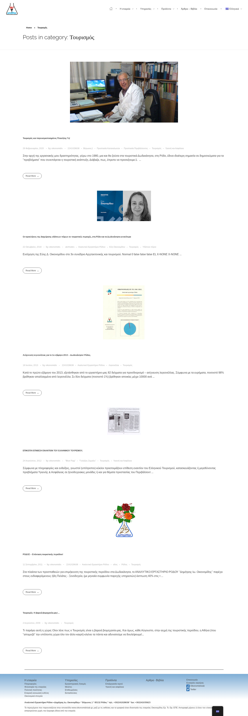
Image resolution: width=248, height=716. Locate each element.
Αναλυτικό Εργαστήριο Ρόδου (91, 247)
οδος (115, 564)
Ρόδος (124, 564)
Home (29, 28)
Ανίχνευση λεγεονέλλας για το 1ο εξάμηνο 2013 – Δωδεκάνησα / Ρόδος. (57, 355)
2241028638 (73, 148)
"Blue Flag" (70, 461)
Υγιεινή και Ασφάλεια (174, 148)
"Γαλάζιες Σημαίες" (87, 461)
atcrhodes (69, 247)
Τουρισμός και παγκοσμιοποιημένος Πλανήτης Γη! (46, 138)
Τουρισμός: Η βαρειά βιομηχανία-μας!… (41, 613)
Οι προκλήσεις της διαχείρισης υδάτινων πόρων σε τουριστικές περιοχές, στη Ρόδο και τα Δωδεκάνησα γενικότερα (77, 237)
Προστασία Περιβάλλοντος (136, 148)
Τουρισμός (156, 148)
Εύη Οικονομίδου (117, 247)
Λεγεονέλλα (114, 365)
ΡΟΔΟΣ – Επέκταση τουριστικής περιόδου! (43, 554)
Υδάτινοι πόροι (149, 247)
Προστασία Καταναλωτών (108, 148)
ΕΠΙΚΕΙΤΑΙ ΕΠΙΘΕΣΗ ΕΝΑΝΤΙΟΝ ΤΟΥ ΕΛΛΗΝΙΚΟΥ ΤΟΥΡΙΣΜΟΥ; (53, 450)
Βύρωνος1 (88, 148)
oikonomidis (57, 148)
